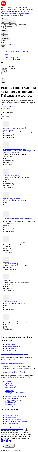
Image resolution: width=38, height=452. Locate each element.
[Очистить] (4, 71)
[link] (4, 35)
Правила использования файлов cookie (15, 17)
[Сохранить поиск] (3, 79)
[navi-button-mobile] (3, 47)
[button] (3, 41)
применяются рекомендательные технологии (18, 428)
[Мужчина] (6, 124)
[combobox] (10, 66)
